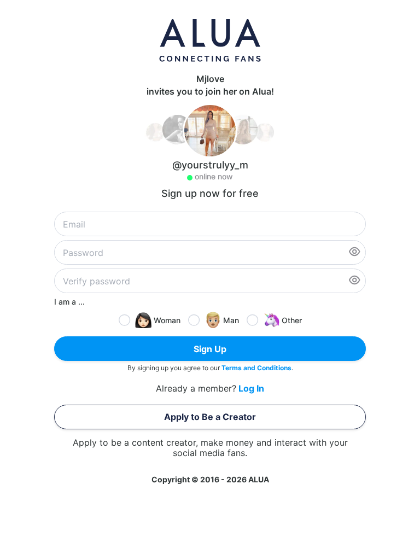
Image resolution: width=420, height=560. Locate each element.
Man (231, 320)
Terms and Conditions (256, 368)
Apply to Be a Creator (210, 416)
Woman (167, 320)
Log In (251, 388)
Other (292, 320)
